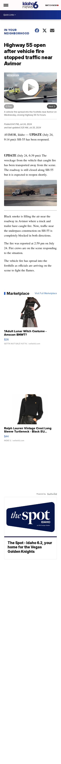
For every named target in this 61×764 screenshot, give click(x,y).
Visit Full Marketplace (46, 293)
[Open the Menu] (6, 5)
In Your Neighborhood (16, 31)
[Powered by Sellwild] (52, 494)
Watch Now (51, 5)
